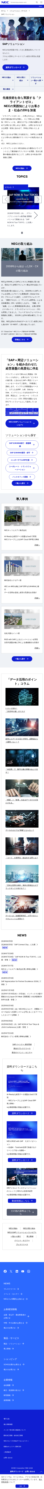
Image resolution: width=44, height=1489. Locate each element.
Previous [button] (6, 199)
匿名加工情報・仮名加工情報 (13, 1435)
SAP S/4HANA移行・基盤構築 (20, 444)
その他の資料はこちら (21, 1212)
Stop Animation (22, 232)
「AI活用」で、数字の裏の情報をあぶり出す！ (22, 770)
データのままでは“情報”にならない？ (20, 830)
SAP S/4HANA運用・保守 (20, 453)
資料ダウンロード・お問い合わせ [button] (22, 1471)
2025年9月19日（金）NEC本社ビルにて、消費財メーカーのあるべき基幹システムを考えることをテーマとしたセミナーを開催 (22, 1012)
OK (20, 1486)
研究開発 (7, 1395)
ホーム (3, 11)
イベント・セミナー (22, 1240)
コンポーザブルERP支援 (20, 460)
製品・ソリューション (12, 1344)
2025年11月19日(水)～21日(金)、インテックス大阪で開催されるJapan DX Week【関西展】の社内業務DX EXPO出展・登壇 (21, 997)
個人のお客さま (10, 1328)
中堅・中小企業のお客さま (14, 1323)
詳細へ (37, 545)
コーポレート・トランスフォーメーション (20, 468)
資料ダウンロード (13, 67)
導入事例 (30, 1236)
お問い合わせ (8, 1458)
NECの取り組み (29, 1228)
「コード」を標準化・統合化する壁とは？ (22, 858)
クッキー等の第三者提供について (15, 1430)
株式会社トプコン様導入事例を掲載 (15, 1036)
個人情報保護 (8, 1424)
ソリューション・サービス (18, 11)
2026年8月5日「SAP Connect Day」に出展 (18, 944)
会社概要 (7, 1385)
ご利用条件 (7, 1452)
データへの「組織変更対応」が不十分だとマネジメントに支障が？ (22, 917)
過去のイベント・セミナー (22, 1052)
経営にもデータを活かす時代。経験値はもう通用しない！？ (22, 740)
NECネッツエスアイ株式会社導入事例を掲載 (18, 969)
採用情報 (7, 1400)
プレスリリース (22, 1244)
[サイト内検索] (37, 2)
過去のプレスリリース (22, 1048)
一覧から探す (20, 483)
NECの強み (20, 168)
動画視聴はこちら (20, 1200)
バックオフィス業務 (20, 477)
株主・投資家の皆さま (12, 1390)
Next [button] (38, 199)
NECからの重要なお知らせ (14, 1299)
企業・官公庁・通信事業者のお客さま (15, 1316)
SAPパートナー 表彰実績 (22, 1044)
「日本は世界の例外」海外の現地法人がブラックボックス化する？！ (22, 886)
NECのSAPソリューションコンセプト (20, 423)
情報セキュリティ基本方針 (12, 1446)
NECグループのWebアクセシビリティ (16, 1441)
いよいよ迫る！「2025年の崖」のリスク (15, 709)
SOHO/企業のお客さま (12, 1364)
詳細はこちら (20, 339)
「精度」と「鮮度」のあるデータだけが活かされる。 (22, 801)
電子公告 (7, 1419)
